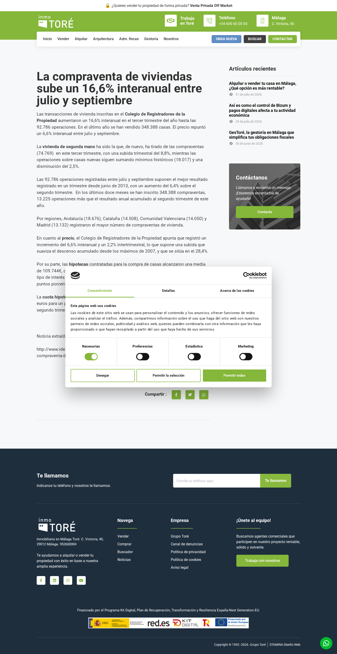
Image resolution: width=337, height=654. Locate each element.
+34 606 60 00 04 (233, 24)
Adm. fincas (129, 39)
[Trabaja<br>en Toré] (171, 21)
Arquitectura (103, 39)
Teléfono (227, 17)
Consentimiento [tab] (100, 291)
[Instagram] (68, 580)
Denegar (102, 375)
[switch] (142, 356)
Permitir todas (234, 375)
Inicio (47, 39)
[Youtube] (81, 580)
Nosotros (171, 39)
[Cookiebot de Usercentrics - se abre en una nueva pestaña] (247, 275)
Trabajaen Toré (187, 21)
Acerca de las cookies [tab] (237, 291)
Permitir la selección (168, 375)
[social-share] (176, 394)
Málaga (279, 17)
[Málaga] (262, 21)
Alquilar (81, 39)
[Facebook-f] (41, 580)
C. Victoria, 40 (283, 24)
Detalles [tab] (168, 291)
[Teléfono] (209, 21)
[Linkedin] (54, 580)
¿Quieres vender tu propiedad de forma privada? (172, 5)
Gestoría (151, 39)
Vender (63, 39)
